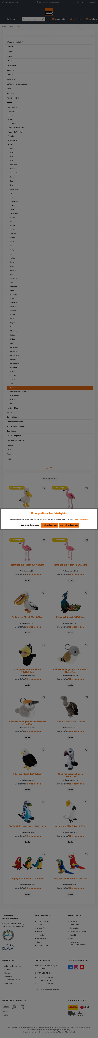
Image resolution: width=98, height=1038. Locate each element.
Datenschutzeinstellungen (30, 525)
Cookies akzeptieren (49, 525)
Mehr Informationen (81, 519)
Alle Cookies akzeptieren (69, 525)
